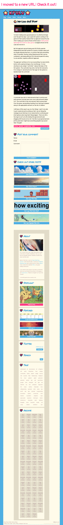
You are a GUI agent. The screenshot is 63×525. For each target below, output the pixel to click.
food (25, 378)
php (25, 391)
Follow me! (39, 349)
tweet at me (25, 272)
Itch (8, 523)
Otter (33, 265)
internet (22, 384)
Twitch (14, 523)
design (36, 373)
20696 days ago (39, 347)
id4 (35, 382)
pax (42, 389)
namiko (30, 387)
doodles (25, 375)
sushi (36, 400)
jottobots (34, 384)
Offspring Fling (23, 263)
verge (21, 404)
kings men (40, 384)
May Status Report (31, 187)
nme (42, 387)
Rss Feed (26, 523)
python (29, 393)
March (28, 426)
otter (33, 126)
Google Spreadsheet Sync (31, 319)
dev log (16, 126)
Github (17, 523)
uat (42, 402)
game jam (40, 378)
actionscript (23, 369)
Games (19, 17)
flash (29, 375)
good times (40, 380)
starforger (35, 398)
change (41, 371)
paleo (38, 389)
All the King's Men (31, 336)
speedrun (29, 398)
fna (21, 378)
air (27, 369)
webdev (28, 404)
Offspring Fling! (31, 304)
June (34, 421)
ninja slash (36, 387)
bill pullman (31, 371)
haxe (26, 382)
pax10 (21, 391)
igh (42, 382)
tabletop (41, 400)
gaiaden (30, 378)
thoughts (22, 402)
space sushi (22, 398)
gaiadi (35, 378)
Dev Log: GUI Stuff (27, 21)
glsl (35, 380)
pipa (29, 391)
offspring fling (23, 389)
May (40, 416)
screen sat (35, 393)
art (36, 369)
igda (39, 382)
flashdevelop (34, 375)
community (22, 373)
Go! (41, 359)
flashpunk (40, 375)
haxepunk (31, 382)
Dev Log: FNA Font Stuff (31, 211)
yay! (42, 404)
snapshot (36, 395)
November (28, 432)
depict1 (32, 373)
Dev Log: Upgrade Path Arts (31, 223)
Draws (9, 17)
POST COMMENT (31, 158)
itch (30, 384)
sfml (42, 393)
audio (25, 371)
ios (26, 384)
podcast (33, 391)
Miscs (24, 17)
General (35, 128)
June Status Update (31, 174)
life (21, 387)
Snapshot (41, 261)
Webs (14, 17)
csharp (28, 373)
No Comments (45, 128)
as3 (21, 371)
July (23, 416)
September (34, 416)
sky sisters (29, 395)
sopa (42, 395)
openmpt (30, 389)
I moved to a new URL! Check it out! (29, 4)
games (41, 263)
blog (36, 371)
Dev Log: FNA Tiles (31, 199)
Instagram (21, 523)
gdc (32, 380)
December (22, 432)
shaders (22, 395)
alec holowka (32, 369)
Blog (4, 17)
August (22, 437)
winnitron (35, 404)
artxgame (40, 369)
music (25, 387)
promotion (22, 393)
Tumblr (10, 523)
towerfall (32, 402)
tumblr (37, 402)
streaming (30, 400)
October (34, 432)
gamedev (21, 126)
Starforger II (31, 328)
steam (41, 398)
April (23, 421)
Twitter (28, 343)
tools (27, 402)
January (40, 426)
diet (21, 375)
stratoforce (23, 400)
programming (27, 126)
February (28, 416)
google (21, 382)
